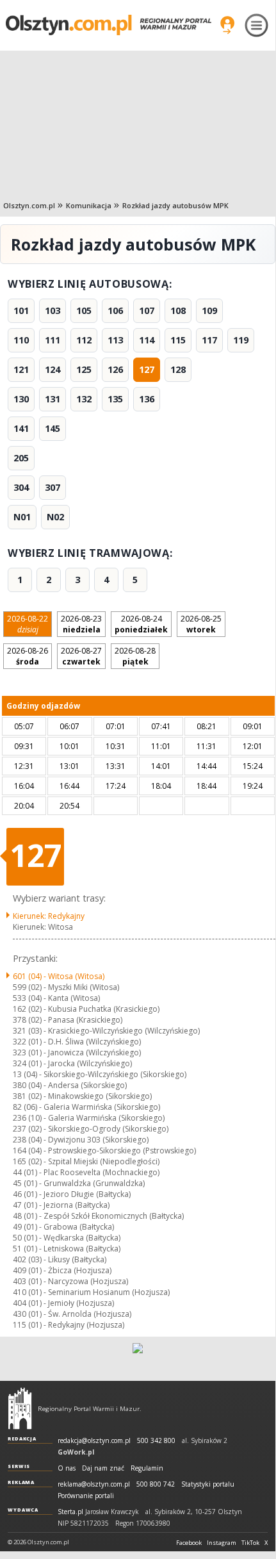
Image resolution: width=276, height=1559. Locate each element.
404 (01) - (63, 1303)
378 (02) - (67, 1019)
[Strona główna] (108, 25)
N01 (22, 517)
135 (115, 399)
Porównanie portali (86, 1496)
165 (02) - (86, 1161)
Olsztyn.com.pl (29, 205)
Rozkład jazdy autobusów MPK (175, 205)
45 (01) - (79, 1183)
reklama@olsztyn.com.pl (94, 1484)
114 (146, 340)
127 (146, 369)
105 (84, 310)
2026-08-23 (81, 624)
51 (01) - (66, 1248)
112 (84, 340)
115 (178, 340)
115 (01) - (68, 1324)
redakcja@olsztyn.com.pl (94, 1441)
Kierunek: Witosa (43, 926)
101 (21, 310)
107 (146, 310)
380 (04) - (70, 1085)
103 (52, 310)
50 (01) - (66, 1237)
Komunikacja (88, 205)
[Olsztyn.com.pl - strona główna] (20, 1408)
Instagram (221, 1543)
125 (84, 369)
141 (21, 428)
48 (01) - (98, 1215)
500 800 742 (155, 1484)
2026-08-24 (141, 624)
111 (52, 340)
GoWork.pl (76, 1452)
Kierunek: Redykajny (49, 916)
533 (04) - (56, 998)
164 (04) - (104, 1150)
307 (52, 487)
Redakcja (22, 1438)
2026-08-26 (27, 656)
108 (178, 310)
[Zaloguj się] (227, 25)
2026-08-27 (81, 656)
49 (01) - (63, 1226)
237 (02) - (90, 1128)
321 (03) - (106, 1030)
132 (84, 399)
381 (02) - (82, 1096)
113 (115, 340)
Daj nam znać (103, 1468)
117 (209, 340)
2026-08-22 (27, 624)
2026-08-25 (201, 624)
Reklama (21, 1482)
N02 (55, 517)
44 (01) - (86, 1172)
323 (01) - (77, 1052)
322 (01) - (77, 1041)
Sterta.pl (70, 1512)
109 (209, 310)
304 (21, 487)
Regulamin (147, 1468)
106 (115, 310)
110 (21, 340)
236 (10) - (89, 1117)
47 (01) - (61, 1205)
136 (146, 399)
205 (21, 458)
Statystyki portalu (207, 1484)
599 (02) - (66, 987)
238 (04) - (81, 1139)
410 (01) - (91, 1292)
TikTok (250, 1543)
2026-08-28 (135, 656)
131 (52, 399)
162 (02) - (86, 1008)
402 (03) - (59, 1259)
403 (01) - (70, 1281)
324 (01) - (72, 1063)
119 (240, 340)
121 (21, 369)
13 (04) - (99, 1074)
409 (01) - (62, 1270)
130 (21, 399)
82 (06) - (86, 1106)
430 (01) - (72, 1313)
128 (178, 369)
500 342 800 (156, 1441)
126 (115, 369)
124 (52, 369)
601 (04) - (58, 976)
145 (52, 428)
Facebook (189, 1543)
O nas (67, 1468)
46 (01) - (72, 1194)
